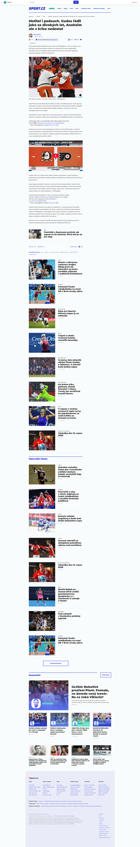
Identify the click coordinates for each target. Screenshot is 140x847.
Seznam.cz (134, 2)
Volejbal (60, 284)
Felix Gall (45, 793)
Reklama (101, 823)
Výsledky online (86, 8)
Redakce (101, 814)
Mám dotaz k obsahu (104, 831)
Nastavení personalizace (105, 837)
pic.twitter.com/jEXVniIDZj (37, 201)
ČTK (55, 816)
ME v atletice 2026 (61, 791)
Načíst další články (55, 663)
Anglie (60, 538)
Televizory (82, 806)
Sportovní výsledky (63, 431)
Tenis (71, 8)
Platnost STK (101, 794)
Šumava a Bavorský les (90, 789)
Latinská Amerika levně (90, 793)
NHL (45, 230)
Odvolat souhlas (103, 835)
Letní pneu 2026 (102, 785)
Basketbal (61, 611)
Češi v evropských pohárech (75, 801)
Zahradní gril (81, 803)
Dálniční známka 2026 (103, 787)
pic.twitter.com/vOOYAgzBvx (54, 123)
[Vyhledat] (76, 2)
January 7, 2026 (53, 125)
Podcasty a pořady (99, 8)
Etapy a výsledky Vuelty (48, 787)
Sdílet (77, 39)
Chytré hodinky (89, 806)
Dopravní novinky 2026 (103, 789)
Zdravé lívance (73, 789)
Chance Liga (61, 309)
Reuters (61, 816)
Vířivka (86, 803)
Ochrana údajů (102, 829)
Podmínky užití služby (104, 827)
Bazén (38, 803)
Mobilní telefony (45, 806)
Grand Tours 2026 (47, 794)
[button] (56, 77)
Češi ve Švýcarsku (88, 791)
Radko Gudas (64, 252)
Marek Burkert (37, 34)
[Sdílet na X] (82, 247)
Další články (105, 675)
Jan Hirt (45, 789)
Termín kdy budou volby (35, 791)
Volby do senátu (33, 793)
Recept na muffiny (75, 787)
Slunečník (57, 803)
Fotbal (59, 8)
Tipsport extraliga (61, 789)
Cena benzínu (64, 801)
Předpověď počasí (48, 801)
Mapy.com (41, 801)
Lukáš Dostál (32, 254)
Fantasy (51, 8)
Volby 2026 (31, 785)
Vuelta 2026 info (47, 785)
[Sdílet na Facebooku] (79, 247)
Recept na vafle (74, 793)
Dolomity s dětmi (88, 794)
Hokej (65, 8)
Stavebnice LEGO (54, 806)
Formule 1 (59, 793)
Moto (77, 8)
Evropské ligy (62, 382)
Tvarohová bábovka (75, 791)
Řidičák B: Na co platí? (103, 791)
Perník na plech (74, 794)
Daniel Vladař (73, 252)
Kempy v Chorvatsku (89, 785)
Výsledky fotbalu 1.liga (62, 787)
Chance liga (59, 785)
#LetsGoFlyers (40, 123)
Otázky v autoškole (103, 793)
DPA (57, 816)
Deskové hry (76, 806)
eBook (71, 39)
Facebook (101, 818)
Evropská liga (62, 357)
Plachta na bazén (44, 803)
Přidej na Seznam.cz (104, 825)
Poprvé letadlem (88, 787)
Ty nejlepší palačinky (75, 785)
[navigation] (2, 2)
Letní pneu (70, 806)
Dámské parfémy (63, 806)
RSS (100, 816)
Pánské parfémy (98, 806)
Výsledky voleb (32, 789)
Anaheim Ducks (54, 252)
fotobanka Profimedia (68, 816)
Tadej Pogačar (46, 791)
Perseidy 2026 (57, 801)
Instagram (101, 820)
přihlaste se (54, 39)
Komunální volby (33, 794)
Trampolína (52, 803)
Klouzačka (63, 803)
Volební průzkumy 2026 (34, 787)
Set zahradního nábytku (72, 803)
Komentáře (35, 675)
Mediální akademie (103, 833)
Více (108, 8)
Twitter (100, 821)
